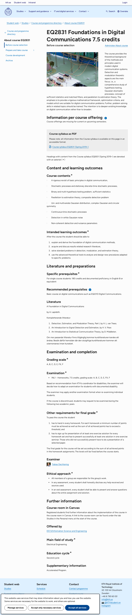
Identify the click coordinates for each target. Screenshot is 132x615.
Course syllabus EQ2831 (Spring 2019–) (70, 147)
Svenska (124, 11)
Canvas (40, 594)
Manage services (16, 607)
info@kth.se (107, 599)
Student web (20, 2)
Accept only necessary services (46, 607)
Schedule (41, 588)
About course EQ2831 (74, 23)
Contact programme (78, 588)
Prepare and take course (17, 50)
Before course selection (17, 45)
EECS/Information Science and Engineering (67, 531)
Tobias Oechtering (60, 464)
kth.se (8, 2)
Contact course (76, 594)
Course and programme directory (46, 23)
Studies (25, 23)
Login (124, 2)
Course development (15, 55)
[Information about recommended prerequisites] (90, 289)
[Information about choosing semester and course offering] (105, 118)
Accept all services (77, 607)
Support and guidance (14, 594)
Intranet (32, 2)
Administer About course (116, 45)
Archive (9, 60)
